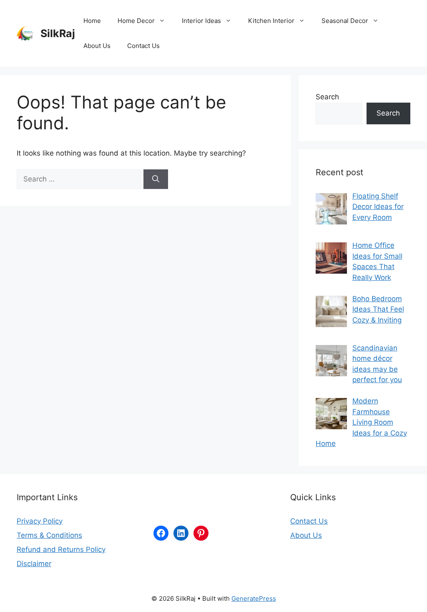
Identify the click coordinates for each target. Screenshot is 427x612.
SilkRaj (57, 33)
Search (327, 97)
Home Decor (136, 21)
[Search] (155, 179)
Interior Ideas (201, 21)
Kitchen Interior (271, 21)
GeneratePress (253, 598)
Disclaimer (34, 563)
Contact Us (143, 46)
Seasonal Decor (345, 21)
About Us (97, 46)
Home (92, 21)
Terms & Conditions (49, 535)
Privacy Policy (40, 521)
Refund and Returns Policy (61, 549)
